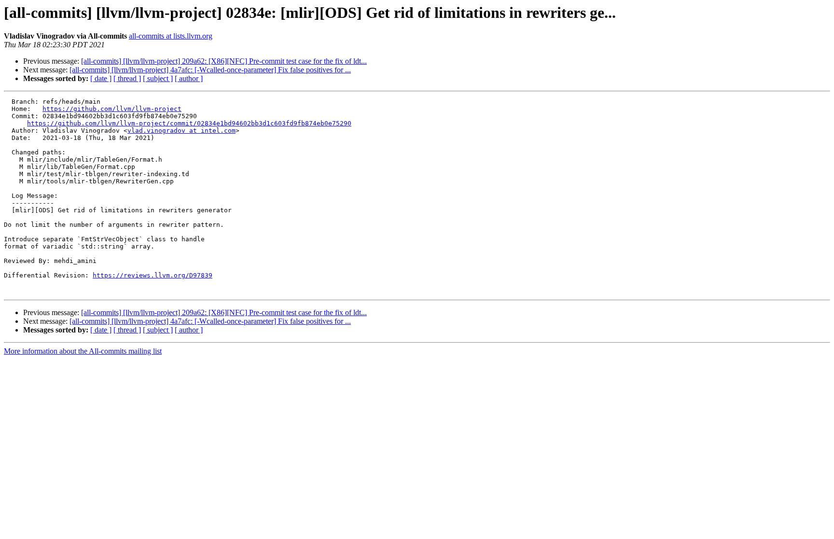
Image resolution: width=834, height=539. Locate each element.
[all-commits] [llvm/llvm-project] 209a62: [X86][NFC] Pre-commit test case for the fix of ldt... (224, 61)
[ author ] (189, 78)
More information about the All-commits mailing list (83, 351)
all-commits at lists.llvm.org (170, 36)
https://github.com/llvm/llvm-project (111, 108)
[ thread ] (127, 78)
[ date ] (100, 78)
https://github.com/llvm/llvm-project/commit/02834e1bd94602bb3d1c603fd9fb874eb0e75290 (189, 123)
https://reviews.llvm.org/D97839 (152, 275)
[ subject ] (158, 78)
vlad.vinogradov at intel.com (181, 130)
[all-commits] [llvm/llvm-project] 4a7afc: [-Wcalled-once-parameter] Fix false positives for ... (210, 70)
